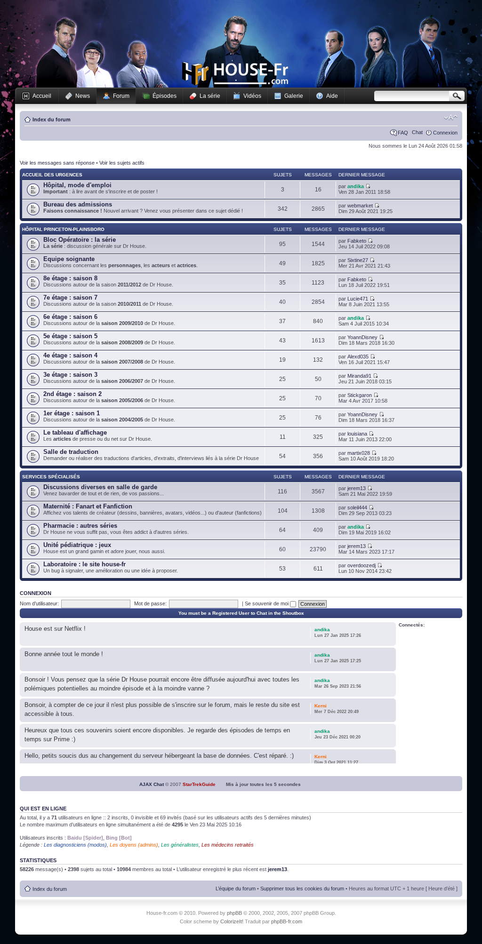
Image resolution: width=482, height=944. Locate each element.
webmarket (360, 205)
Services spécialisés (51, 476)
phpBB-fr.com (286, 921)
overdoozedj (361, 565)
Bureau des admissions (77, 204)
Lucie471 (357, 298)
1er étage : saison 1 (71, 413)
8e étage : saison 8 (70, 278)
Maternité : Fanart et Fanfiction (87, 506)
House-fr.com (235, 74)
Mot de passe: (150, 603)
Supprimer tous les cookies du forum (302, 888)
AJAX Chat (151, 784)
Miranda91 (359, 376)
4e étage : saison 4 (70, 355)
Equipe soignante (69, 258)
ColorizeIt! (231, 921)
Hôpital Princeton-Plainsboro (63, 229)
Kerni (320, 705)
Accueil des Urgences (52, 174)
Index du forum (51, 119)
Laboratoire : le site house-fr (84, 564)
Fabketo (356, 241)
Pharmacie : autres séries (80, 525)
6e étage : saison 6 (70, 316)
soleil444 (357, 507)
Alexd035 (358, 356)
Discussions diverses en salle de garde (100, 487)
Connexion (445, 132)
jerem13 (356, 488)
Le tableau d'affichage (75, 432)
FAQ (403, 132)
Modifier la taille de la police (451, 117)
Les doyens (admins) (134, 845)
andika (355, 186)
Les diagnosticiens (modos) (75, 845)
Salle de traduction (70, 451)
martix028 (358, 453)
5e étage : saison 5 (70, 336)
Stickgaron (359, 395)
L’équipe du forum (236, 888)
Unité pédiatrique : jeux (77, 544)
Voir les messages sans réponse (57, 163)
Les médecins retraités (227, 845)
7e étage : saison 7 (70, 297)
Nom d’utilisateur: (39, 603)
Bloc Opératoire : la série (79, 239)
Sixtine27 (357, 260)
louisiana (357, 433)
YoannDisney (362, 337)
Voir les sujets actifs (122, 163)
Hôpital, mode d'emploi (77, 185)
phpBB (234, 913)
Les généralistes (180, 845)
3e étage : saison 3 (70, 374)
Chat (417, 132)
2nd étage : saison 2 (72, 393)
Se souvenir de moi (267, 603)
